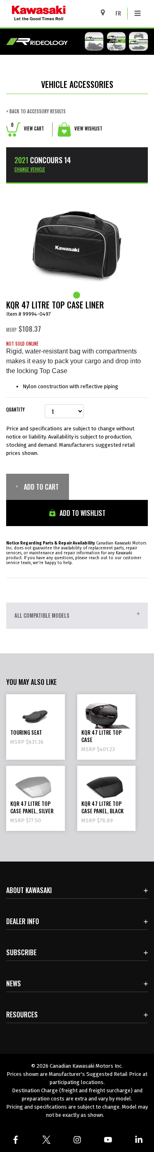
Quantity (15, 409)
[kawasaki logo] (60, 13)
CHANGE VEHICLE (29, 169)
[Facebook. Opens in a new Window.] (15, 1140)
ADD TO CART (40, 487)
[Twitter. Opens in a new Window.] (46, 1140)
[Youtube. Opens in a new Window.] (108, 1140)
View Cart (27, 128)
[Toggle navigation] (137, 13)
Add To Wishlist (82, 513)
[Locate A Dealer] (106, 12)
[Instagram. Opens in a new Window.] (77, 1140)
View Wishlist (87, 128)
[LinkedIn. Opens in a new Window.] (138, 1140)
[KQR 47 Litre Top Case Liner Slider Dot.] (77, 295)
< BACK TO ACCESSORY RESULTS (36, 111)
